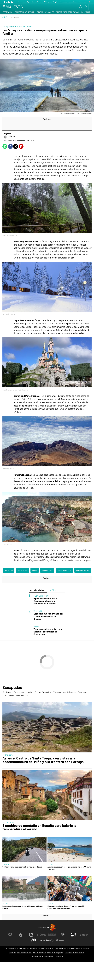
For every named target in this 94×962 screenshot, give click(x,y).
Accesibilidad (58, 956)
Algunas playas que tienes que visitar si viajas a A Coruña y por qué (69, 868)
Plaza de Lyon (26, 2)
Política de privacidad (24, 953)
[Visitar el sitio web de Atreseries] (63, 935)
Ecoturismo (86, 12)
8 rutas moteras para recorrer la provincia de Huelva (22, 867)
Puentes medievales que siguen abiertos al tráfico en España (22, 907)
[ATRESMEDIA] (47, 927)
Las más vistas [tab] (36, 590)
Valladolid (38, 611)
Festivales (7, 12)
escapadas (22, 570)
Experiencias (8, 695)
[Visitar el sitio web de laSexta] (20, 935)
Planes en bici (22, 695)
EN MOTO (5, 864)
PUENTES (6, 904)
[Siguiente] (90, 2)
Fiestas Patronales (45, 12)
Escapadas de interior (24, 12)
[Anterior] (18, 2)
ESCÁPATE (51, 904)
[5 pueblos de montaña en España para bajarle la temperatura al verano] (47, 795)
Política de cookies (39, 953)
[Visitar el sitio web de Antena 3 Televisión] (10, 935)
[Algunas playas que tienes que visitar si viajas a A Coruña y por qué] (69, 849)
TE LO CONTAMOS (41, 596)
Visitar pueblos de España (67, 12)
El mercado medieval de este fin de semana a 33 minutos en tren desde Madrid (65, 907)
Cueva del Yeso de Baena (69, 2)
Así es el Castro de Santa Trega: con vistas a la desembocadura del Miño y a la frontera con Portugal (43, 760)
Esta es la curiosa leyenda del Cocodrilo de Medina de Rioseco (48, 616)
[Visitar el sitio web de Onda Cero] (73, 935)
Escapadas (12, 687)
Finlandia (9, 570)
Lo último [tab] (53, 590)
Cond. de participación (55, 953)
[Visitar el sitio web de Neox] (31, 935)
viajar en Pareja (82, 570)
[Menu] (90, 7)
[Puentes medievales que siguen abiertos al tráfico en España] (24, 889)
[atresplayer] (81, 7)
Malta (34, 570)
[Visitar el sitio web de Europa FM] (84, 935)
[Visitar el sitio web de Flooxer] (60, 940)
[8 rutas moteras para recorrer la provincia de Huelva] (24, 849)
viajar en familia (64, 570)
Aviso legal (12, 953)
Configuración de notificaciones (42, 956)
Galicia (36, 626)
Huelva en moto (84, 2)
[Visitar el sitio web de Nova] (41, 935)
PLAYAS (50, 864)
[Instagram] (5, 137)
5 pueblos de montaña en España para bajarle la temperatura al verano (46, 601)
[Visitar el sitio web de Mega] (52, 935)
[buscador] (86, 7)
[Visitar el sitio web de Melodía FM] (33, 940)
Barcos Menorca (37, 2)
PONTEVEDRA (7, 755)
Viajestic (5, 17)
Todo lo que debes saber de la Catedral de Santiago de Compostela (48, 632)
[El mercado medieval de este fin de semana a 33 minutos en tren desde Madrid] (69, 889)
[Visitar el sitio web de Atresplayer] (47, 940)
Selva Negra (47, 570)
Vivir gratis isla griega (51, 2)
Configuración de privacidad (74, 953)
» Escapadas (14, 17)
